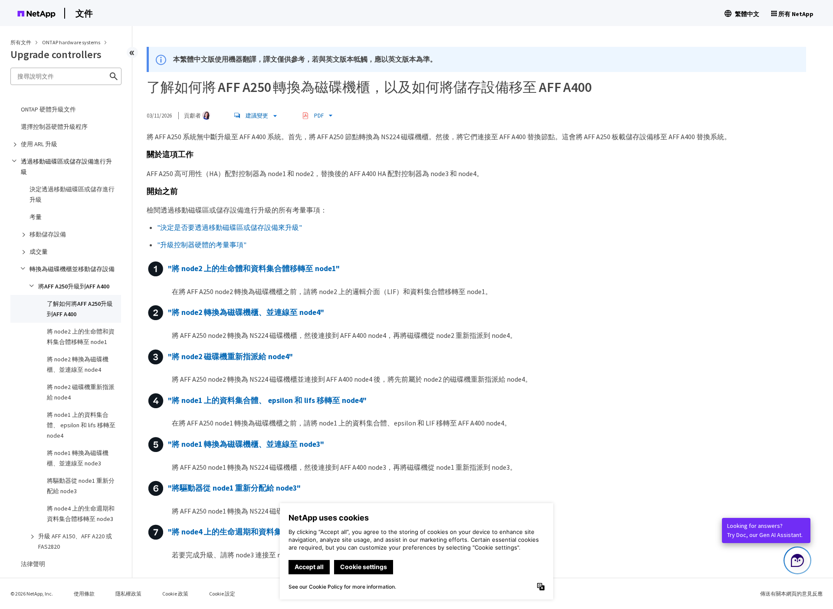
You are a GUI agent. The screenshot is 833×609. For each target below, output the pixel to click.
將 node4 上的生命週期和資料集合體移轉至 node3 (81, 513)
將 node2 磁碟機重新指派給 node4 (81, 392)
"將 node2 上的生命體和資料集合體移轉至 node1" (254, 269)
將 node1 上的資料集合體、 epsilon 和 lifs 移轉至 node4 (81, 425)
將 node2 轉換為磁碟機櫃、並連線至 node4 (77, 364)
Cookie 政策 (175, 593)
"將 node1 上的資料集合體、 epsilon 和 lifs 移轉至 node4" (267, 400)
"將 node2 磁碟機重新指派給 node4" (230, 356)
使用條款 (84, 593)
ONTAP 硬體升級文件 (48, 109)
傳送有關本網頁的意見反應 (791, 593)
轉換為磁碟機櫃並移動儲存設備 (72, 269)
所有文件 (20, 42)
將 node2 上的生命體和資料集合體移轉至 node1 (81, 336)
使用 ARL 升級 (39, 144)
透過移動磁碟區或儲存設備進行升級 (66, 166)
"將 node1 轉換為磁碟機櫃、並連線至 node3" (246, 444)
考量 (36, 217)
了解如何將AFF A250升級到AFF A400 (80, 309)
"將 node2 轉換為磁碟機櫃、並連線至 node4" (246, 313)
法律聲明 (33, 564)
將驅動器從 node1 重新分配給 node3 (81, 486)
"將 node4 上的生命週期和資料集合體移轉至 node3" (258, 532)
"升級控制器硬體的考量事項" (201, 244)
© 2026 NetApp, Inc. (31, 593)
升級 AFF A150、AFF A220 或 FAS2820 (75, 541)
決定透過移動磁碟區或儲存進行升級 (72, 194)
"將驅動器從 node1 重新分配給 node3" (234, 488)
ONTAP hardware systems (71, 42)
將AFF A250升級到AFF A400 (73, 286)
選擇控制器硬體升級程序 (54, 127)
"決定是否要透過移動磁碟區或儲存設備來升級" (229, 227)
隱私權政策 (128, 593)
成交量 (39, 251)
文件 (84, 13)
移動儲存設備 (48, 234)
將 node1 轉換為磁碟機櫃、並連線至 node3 (77, 458)
